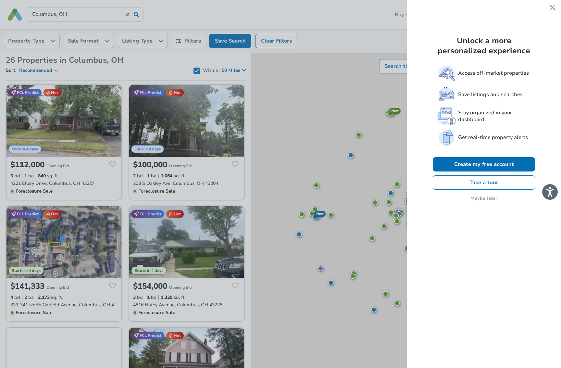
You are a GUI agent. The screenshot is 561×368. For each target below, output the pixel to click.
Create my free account (484, 164)
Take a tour (483, 182)
